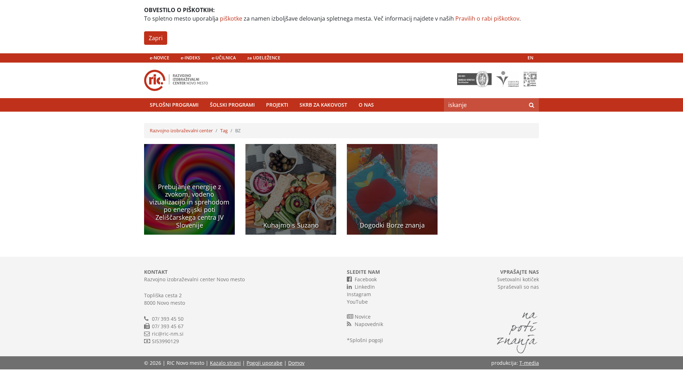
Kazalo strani (225, 362)
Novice (363, 316)
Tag (224, 130)
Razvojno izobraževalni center (181, 130)
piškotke (231, 18)
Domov (296, 362)
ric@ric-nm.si (168, 333)
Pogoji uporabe (264, 362)
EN (530, 58)
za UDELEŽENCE (263, 58)
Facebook (366, 279)
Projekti (277, 104)
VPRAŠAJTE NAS (519, 271)
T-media (529, 362)
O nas (366, 104)
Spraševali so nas (518, 286)
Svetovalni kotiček (518, 279)
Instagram (359, 294)
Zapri (156, 38)
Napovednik (369, 324)
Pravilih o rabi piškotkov (487, 18)
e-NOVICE (159, 58)
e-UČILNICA (224, 58)
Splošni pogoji (366, 340)
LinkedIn (365, 286)
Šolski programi (232, 104)
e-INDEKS (190, 58)
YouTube (357, 301)
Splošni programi (174, 104)
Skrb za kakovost (323, 104)
